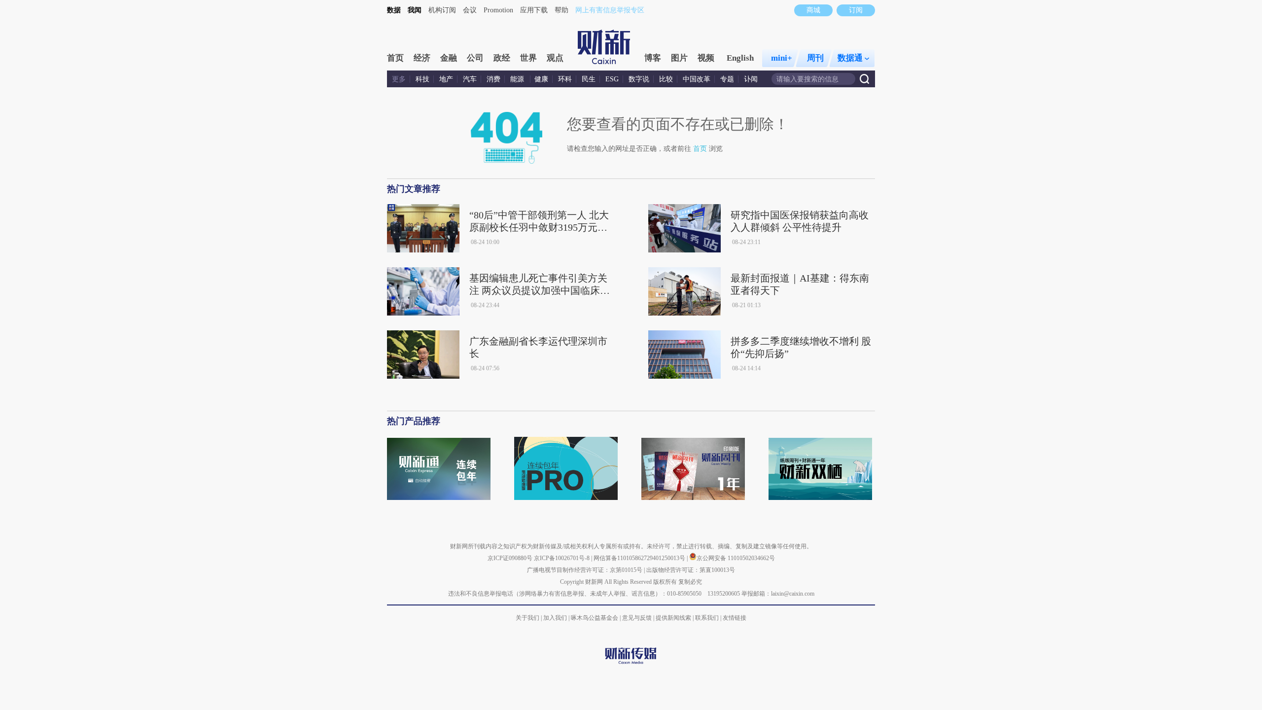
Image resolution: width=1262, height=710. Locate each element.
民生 (589, 79)
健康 (541, 79)
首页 (395, 58)
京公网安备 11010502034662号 (736, 558)
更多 (399, 79)
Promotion (498, 10)
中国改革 (696, 79)
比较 (666, 79)
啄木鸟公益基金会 (595, 617)
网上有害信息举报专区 (609, 10)
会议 (470, 10)
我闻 (414, 10)
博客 (652, 58)
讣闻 (751, 79)
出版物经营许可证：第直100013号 (690, 570)
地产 (446, 79)
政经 (501, 58)
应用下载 (534, 10)
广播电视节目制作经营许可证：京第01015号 (584, 570)
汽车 (470, 79)
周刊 (815, 58)
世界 (528, 58)
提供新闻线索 (673, 617)
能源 (518, 79)
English (740, 58)
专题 (727, 79)
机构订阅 (442, 10)
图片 (679, 58)
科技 (422, 79)
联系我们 (707, 617)
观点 (555, 58)
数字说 (639, 79)
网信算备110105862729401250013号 (640, 558)
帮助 (561, 10)
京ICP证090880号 (510, 558)
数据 (394, 10)
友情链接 (734, 617)
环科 (565, 79)
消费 (493, 79)
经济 (422, 58)
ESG (612, 79)
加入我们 (555, 617)
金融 (448, 58)
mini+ (781, 58)
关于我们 (527, 617)
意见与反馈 (637, 617)
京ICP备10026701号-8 (562, 558)
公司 (475, 58)
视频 (706, 58)
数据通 (850, 58)
